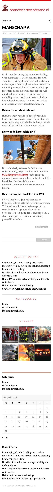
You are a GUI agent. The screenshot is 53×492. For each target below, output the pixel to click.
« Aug (5, 437)
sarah (22, 33)
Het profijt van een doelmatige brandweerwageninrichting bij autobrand (24, 287)
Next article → (43, 226)
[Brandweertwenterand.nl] (26, 10)
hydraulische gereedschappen (15, 175)
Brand (5, 304)
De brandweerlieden (38, 33)
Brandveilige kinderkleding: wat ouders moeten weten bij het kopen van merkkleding (26, 264)
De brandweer (9, 307)
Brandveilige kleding (13, 269)
